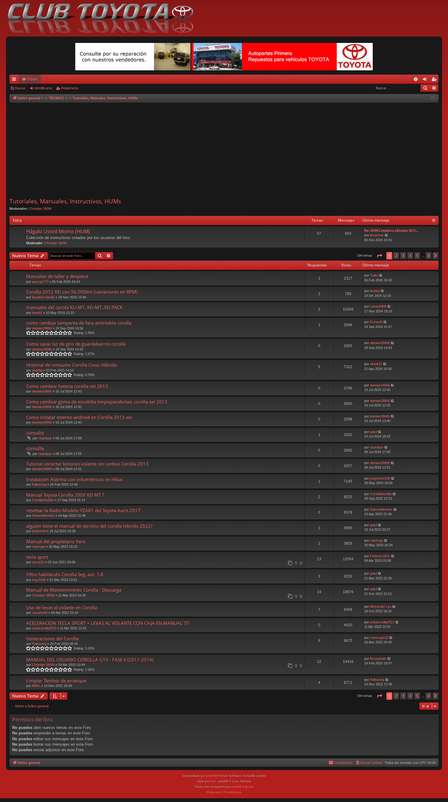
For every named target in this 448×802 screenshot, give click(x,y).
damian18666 (42, 328)
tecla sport (37, 557)
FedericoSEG (380, 556)
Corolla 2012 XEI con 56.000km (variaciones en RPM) (81, 292)
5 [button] (417, 256)
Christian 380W (40, 208)
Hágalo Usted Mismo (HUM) (58, 231)
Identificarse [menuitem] (426, 80)
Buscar (20, 88)
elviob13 (376, 364)
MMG (36, 686)
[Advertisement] (224, 150)
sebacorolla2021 (44, 628)
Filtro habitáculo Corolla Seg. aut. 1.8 (64, 574)
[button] (379, 255)
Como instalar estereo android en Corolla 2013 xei (79, 417)
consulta (35, 433)
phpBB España (243, 786)
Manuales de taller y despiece (57, 276)
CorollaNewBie (43, 500)
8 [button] (428, 256)
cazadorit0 (40, 612)
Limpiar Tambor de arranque (56, 680)
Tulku (374, 275)
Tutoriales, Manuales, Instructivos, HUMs (65, 201)
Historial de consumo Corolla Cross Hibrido (71, 365)
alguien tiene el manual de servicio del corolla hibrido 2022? (89, 526)
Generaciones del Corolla (52, 638)
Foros (32, 79)
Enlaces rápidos (15, 80)
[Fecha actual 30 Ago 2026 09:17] (433, 98)
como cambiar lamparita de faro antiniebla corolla (78, 323)
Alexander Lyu (380, 606)
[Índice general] (103, 18)
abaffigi (37, 370)
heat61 (37, 313)
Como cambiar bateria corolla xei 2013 (67, 386)
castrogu (38, 546)
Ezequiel (376, 322)
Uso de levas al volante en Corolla (61, 607)
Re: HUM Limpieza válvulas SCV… (391, 230)
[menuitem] (415, 79)
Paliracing (39, 484)
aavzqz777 (40, 281)
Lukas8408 (378, 306)
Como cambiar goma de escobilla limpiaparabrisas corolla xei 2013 (96, 402)
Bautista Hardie (43, 297)
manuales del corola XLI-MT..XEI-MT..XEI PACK (74, 307)
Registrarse (70, 88)
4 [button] (410, 256)
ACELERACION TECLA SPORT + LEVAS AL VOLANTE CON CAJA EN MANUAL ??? (107, 623)
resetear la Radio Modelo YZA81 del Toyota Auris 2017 (83, 510)
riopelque (45, 438)
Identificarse (43, 88)
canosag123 (379, 637)
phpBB (211, 775)
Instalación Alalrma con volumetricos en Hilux (74, 479)
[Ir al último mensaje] (381, 275)
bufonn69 (39, 531)
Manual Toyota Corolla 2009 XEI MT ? (65, 495)
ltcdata (375, 291)
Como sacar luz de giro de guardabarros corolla (76, 344)
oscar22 (38, 562)
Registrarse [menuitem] (435, 80)
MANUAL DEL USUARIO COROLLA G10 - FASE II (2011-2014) (89, 659)
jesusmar (377, 235)
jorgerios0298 (380, 478)
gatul (373, 432)
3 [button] (403, 256)
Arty (213, 781)
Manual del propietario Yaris (56, 541)
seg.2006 (39, 580)
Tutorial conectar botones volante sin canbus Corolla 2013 (87, 464)
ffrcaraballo (378, 658)
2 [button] (396, 256)
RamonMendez (43, 515)
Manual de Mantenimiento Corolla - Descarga (73, 590)
